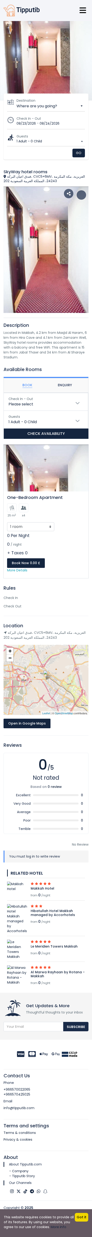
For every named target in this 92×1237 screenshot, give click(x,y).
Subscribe (76, 1026)
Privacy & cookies (18, 1139)
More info (58, 1227)
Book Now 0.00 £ (26, 563)
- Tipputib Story (22, 1176)
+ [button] (10, 651)
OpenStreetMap (64, 713)
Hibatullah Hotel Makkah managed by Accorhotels (53, 913)
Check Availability (46, 433)
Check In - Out (29, 118)
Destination (26, 100)
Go (78, 153)
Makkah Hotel (42, 888)
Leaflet (46, 713)
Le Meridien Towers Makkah (54, 946)
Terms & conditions (20, 1132)
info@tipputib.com (19, 1108)
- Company (19, 1171)
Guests (22, 136)
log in (30, 856)
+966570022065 (17, 1089)
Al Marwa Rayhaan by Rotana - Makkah (58, 974)
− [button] (10, 658)
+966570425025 (17, 1094)
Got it (81, 1217)
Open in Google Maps (27, 723)
